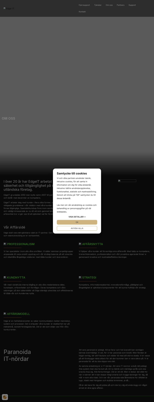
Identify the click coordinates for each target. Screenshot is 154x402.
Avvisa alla (77, 228)
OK (77, 222)
